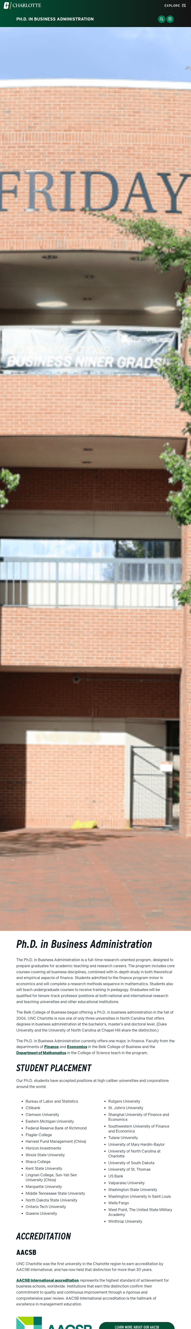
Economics (77, 1047)
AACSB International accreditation (47, 1280)
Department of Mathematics (41, 1053)
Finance (51, 1047)
